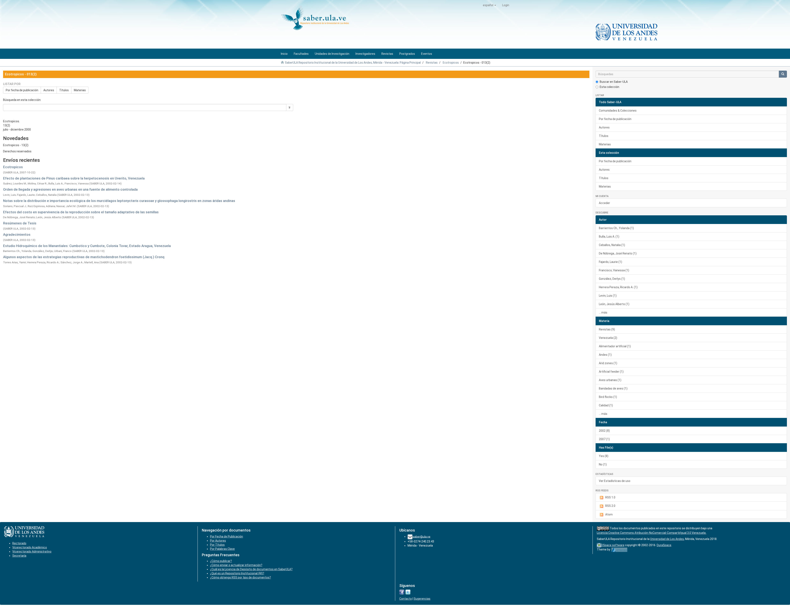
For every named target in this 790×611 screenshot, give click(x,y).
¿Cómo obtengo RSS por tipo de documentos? (240, 577)
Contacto (405, 598)
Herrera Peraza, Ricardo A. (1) (618, 287)
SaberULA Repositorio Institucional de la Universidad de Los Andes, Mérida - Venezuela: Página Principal (353, 62)
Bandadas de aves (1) (613, 388)
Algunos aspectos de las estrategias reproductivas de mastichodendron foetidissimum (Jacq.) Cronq (83, 257)
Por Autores (218, 540)
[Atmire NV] (619, 549)
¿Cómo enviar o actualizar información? (236, 565)
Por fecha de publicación (22, 90)
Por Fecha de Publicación (226, 536)
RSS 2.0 (610, 505)
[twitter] (407, 592)
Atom (609, 514)
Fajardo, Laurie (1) (610, 262)
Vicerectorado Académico (29, 547)
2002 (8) (604, 430)
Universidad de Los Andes (667, 539)
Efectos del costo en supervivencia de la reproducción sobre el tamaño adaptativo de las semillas (81, 212)
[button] (489, 5)
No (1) (603, 464)
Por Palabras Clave (222, 548)
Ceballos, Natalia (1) (612, 245)
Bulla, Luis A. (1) (609, 236)
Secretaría (19, 555)
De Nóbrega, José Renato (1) (618, 253)
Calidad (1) (606, 405)
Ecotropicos (451, 62)
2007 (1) (604, 439)
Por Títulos (217, 544)
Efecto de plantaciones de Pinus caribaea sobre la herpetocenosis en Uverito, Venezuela (74, 178)
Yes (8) (603, 456)
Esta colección (609, 87)
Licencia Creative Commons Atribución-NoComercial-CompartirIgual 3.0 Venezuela (651, 532)
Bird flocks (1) (608, 397)
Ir (289, 107)
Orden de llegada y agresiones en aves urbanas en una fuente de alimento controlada (70, 189)
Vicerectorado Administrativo (31, 551)
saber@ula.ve (421, 536)
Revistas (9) (607, 329)
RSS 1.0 (610, 497)
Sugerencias (422, 598)
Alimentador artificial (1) (615, 346)
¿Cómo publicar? (221, 561)
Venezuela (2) (608, 337)
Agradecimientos (16, 234)
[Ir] (783, 74)
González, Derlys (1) (612, 278)
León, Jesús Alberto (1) (614, 304)
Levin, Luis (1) (608, 295)
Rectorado (19, 543)
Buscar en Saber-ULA (614, 81)
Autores (48, 90)
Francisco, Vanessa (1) (614, 270)
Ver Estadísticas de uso (614, 481)
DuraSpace (664, 545)
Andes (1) (605, 354)
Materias (80, 90)
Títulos (64, 90)
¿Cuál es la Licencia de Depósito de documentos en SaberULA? (251, 569)
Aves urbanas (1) (610, 380)
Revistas (432, 62)
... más (603, 312)
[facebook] (401, 592)
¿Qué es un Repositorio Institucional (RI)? (237, 573)
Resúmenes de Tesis (19, 223)
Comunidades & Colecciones (618, 110)
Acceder (604, 203)
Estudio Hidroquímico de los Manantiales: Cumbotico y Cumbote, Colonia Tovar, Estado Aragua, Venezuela (87, 246)
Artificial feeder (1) (611, 371)
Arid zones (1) (608, 363)
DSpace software (612, 545)
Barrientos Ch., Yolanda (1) (616, 228)
